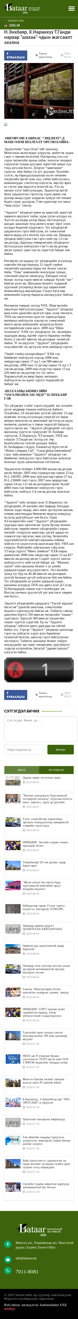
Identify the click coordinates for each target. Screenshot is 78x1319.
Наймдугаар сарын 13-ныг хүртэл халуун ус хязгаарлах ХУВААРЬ (44, 907)
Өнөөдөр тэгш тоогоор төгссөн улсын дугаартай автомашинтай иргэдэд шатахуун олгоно (46, 969)
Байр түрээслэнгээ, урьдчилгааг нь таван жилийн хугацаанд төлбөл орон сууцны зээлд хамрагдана (46, 1164)
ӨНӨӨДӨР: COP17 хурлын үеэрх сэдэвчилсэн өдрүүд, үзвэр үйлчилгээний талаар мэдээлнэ (44, 1012)
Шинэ (22, 770)
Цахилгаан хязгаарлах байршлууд (44, 1119)
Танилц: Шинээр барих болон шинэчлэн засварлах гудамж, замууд (45, 991)
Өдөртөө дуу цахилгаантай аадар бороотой (43, 947)
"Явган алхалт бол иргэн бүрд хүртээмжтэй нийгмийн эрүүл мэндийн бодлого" (42, 886)
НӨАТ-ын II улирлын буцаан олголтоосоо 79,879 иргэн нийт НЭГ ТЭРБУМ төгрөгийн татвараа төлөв (46, 1059)
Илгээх (60, 749)
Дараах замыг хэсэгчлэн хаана (42, 777)
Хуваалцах (16, 697)
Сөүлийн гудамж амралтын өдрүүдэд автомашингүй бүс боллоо (46, 1185)
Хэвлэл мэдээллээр (45, 55)
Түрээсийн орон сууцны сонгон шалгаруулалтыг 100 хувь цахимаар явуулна (45, 1036)
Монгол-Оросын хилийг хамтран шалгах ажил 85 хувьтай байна (43, 1081)
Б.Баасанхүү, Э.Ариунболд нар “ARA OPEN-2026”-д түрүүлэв (46, 1101)
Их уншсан (56, 770)
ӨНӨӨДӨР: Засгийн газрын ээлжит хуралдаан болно (45, 844)
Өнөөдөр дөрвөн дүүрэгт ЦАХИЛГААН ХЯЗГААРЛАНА (42, 927)
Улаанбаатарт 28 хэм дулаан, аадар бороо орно (44, 864)
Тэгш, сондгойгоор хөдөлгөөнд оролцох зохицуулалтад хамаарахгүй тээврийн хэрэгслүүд (46, 822)
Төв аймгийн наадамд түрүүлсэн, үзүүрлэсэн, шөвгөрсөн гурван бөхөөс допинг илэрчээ (47, 1140)
